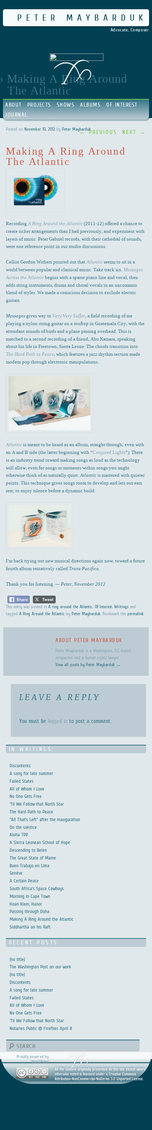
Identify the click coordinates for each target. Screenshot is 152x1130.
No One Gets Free (26, 796)
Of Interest (122, 104)
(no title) (17, 959)
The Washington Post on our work (40, 966)
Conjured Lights (109, 452)
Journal (16, 114)
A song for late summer (31, 773)
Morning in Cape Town (30, 896)
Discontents (20, 765)
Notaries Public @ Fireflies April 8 (41, 1028)
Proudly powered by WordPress (33, 1059)
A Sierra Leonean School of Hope (40, 842)
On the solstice (23, 827)
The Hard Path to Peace (31, 811)
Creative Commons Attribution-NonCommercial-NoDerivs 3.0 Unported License (99, 1076)
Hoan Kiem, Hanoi (26, 904)
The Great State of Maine (33, 858)
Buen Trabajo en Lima (29, 865)
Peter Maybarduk (82, 18)
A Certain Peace (24, 880)
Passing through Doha (29, 911)
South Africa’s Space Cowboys (37, 888)
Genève (16, 873)
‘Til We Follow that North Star (37, 804)
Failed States (22, 781)
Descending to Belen (28, 850)
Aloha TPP (19, 834)
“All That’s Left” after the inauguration (45, 819)
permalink (135, 613)
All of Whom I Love (27, 789)
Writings (121, 606)
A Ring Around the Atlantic (42, 613)
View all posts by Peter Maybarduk (88, 664)
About (13, 104)
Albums (90, 104)
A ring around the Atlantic (70, 606)
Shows (66, 104)
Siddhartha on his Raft (30, 927)
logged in (58, 721)
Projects (39, 104)
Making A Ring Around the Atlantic (41, 919)
